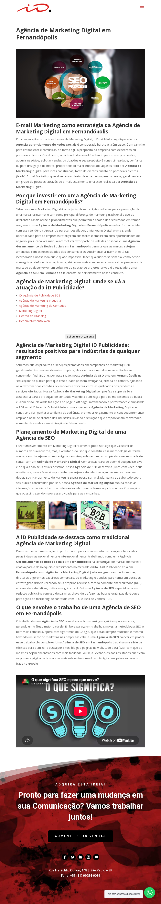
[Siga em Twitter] (73, 857)
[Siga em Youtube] (96, 857)
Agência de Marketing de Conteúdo (42, 305)
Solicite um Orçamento (80, 336)
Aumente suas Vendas (80, 836)
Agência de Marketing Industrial (40, 300)
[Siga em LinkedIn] (80, 857)
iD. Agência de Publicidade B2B (39, 295)
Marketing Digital (30, 311)
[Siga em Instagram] (88, 857)
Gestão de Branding (32, 316)
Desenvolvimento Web (34, 321)
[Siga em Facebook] (65, 857)
